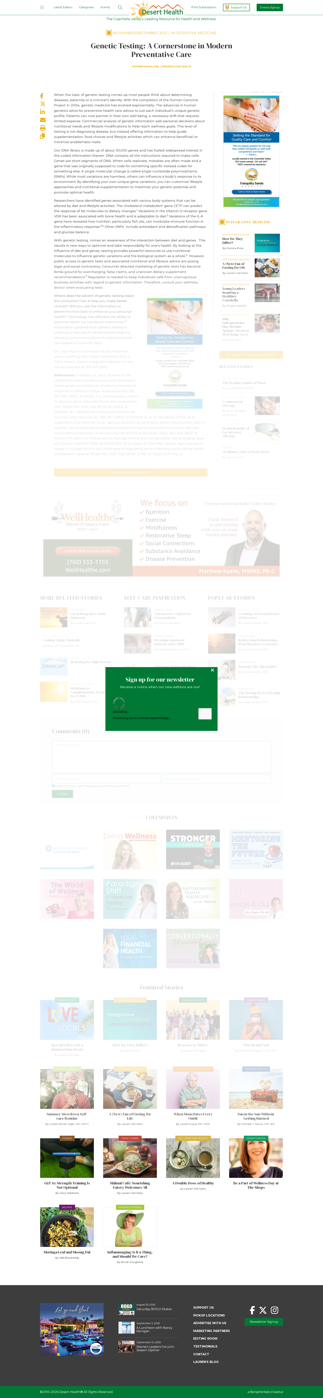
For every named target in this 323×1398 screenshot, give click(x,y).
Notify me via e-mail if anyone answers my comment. (92, 786)
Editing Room (205, 1338)
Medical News (256, 1000)
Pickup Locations (209, 1315)
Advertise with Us (209, 1323)
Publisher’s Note (193, 1000)
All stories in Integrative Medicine (251, 355)
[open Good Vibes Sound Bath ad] (72, 1355)
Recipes (67, 1207)
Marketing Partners (211, 1331)
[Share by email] (47, 120)
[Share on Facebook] (47, 96)
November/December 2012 (140, 33)
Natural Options (67, 1069)
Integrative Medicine (194, 33)
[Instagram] (274, 1310)
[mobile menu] (42, 7)
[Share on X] (47, 104)
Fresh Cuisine (130, 1138)
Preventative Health (176, 66)
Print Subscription (203, 7)
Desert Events (67, 1000)
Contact (201, 1354)
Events (105, 7)
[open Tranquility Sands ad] (174, 353)
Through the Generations (193, 1069)
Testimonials (205, 1346)
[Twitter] (263, 1310)
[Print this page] (47, 128)
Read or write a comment (131, 472)
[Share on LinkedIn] (47, 112)
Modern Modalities (145, 66)
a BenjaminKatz (265, 1392)
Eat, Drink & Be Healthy (193, 1138)
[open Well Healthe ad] (161, 536)
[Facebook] (252, 1310)
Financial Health (256, 1069)
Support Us (239, 7)
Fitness (67, 1138)
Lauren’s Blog (206, 1362)
